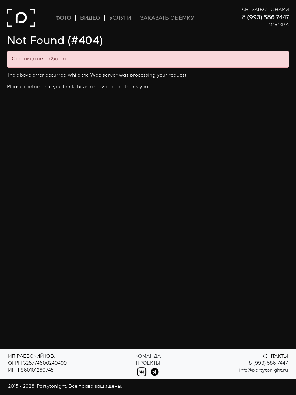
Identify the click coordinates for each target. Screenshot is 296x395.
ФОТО (63, 18)
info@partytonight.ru (263, 370)
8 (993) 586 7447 (265, 18)
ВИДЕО (90, 18)
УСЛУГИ (120, 18)
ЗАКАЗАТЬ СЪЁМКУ (167, 18)
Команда (148, 357)
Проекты (148, 363)
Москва (279, 25)
